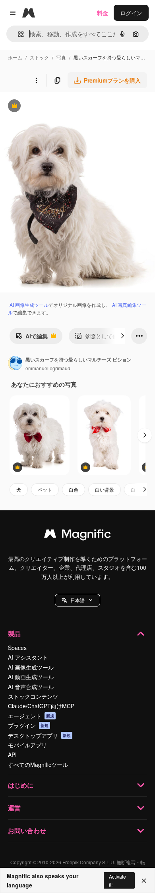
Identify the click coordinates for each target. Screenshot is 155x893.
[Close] (144, 880)
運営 (14, 807)
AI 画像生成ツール (29, 304)
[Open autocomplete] (18, 34)
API (12, 755)
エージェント (31, 716)
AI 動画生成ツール (31, 677)
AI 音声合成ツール (31, 687)
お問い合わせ (27, 830)
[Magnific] (77, 535)
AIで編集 (31, 338)
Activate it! (117, 880)
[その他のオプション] (36, 80)
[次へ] (122, 336)
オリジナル (55, 107)
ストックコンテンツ (33, 696)
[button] (77, 600)
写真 (61, 57)
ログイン (131, 13)
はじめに (20, 785)
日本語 (77, 600)
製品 (14, 633)
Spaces (17, 648)
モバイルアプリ (27, 745)
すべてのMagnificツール (38, 765)
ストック (39, 57)
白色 (73, 489)
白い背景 (104, 489)
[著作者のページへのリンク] (15, 364)
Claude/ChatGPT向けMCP (41, 706)
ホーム (15, 57)
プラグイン (28, 725)
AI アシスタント (28, 657)
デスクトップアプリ (39, 735)
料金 (102, 13)
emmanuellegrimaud (47, 368)
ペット (45, 489)
